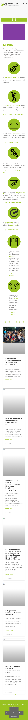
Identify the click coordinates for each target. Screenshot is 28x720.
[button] (14, 20)
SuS (5, 13)
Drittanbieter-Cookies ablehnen (14, 712)
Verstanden (14, 709)
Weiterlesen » (9, 379)
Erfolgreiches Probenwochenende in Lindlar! (13, 613)
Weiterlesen (14, 716)
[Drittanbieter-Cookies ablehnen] (26, 711)
